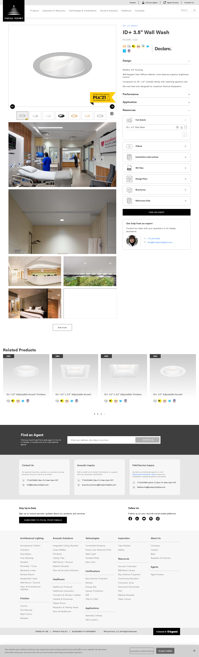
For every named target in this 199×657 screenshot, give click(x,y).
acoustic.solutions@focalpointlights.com (99, 485)
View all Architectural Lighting (30, 588)
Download (181, 127)
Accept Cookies (165, 650)
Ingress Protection (94, 590)
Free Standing (27, 557)
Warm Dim (91, 561)
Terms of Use (41, 631)
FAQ (120, 590)
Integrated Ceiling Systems (66, 545)
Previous (12, 106)
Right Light (91, 553)
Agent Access (173, 2)
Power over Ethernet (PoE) (98, 549)
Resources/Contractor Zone (144, 474)
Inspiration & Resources (54, 10)
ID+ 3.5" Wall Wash (135, 127)
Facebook (130, 519)
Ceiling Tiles (59, 557)
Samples (24, 618)
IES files (139, 167)
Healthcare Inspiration (63, 590)
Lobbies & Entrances (63, 598)
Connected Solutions (95, 545)
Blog (153, 553)
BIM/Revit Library (126, 570)
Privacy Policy (60, 631)
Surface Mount (27, 574)
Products (34, 10)
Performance (131, 94)
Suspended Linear (29, 578)
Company (155, 545)
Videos (138, 145)
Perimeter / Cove (28, 566)
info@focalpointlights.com (159, 242)
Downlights (25, 553)
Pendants (57, 553)
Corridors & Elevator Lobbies (67, 594)
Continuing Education (128, 578)
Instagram (151, 519)
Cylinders (24, 549)
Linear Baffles (59, 549)
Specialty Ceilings (94, 615)
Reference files (142, 200)
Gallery (121, 549)
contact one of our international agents (39, 443)
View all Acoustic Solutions (66, 570)
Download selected (184, 134)
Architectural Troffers (30, 545)
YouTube (144, 519)
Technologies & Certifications (82, 10)
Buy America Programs (97, 578)
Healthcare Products (62, 586)
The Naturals (26, 609)
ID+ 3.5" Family (130, 26)
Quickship (139, 10)
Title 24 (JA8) (92, 598)
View (177, 127)
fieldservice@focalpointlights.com (151, 487)
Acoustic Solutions (109, 10)
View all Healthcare (62, 611)
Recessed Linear (28, 570)
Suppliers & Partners (161, 557)
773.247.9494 (153, 238)
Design (127, 60)
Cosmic (24, 605)
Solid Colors (26, 613)
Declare (89, 582)
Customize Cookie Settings (142, 650)
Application (130, 102)
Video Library (124, 598)
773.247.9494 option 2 (146, 482)
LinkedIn (137, 519)
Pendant (24, 561)
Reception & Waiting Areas (65, 607)
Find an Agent (151, 2)
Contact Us (189, 2)
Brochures (140, 189)
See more (62, 327)
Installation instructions (147, 156)
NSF (87, 594)
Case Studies (124, 545)
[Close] (194, 650)
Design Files (141, 178)
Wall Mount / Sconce (30, 582)
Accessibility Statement (84, 631)
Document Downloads (129, 586)
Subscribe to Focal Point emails (43, 520)
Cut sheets (140, 119)
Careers (133, 2)
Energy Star (91, 586)
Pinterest (158, 519)
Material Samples (61, 566)
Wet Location (92, 619)
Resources (129, 110)
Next (112, 106)
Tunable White (92, 557)
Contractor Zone (126, 582)
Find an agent (156, 212)
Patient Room (59, 603)
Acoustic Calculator (127, 566)
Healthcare (126, 10)
